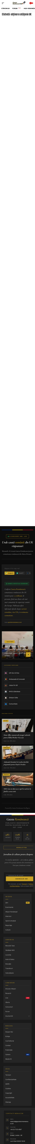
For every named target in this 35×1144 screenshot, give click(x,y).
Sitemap (8, 1102)
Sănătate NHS (10, 950)
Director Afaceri (10, 989)
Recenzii (8, 993)
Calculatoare (9, 973)
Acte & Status (9, 959)
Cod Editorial (9, 1041)
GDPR (7, 1084)
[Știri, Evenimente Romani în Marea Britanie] (17, 3)
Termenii (24, 884)
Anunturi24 (9, 1016)
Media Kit (8, 1059)
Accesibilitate (9, 1097)
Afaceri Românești (11, 912)
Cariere (17, 1054)
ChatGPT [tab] (20, 573)
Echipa (7, 1036)
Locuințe (8, 955)
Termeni (8, 1075)
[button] (3, 3)
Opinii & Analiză (10, 921)
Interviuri (8, 916)
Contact (8, 1045)
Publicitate (8, 1050)
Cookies (8, 1088)
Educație (8, 964)
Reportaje (8, 925)
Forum (7, 1011)
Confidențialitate (10, 1079)
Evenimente (9, 907)
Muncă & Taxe (10, 946)
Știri (17, 903)
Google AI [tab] (9, 573)
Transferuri (9, 968)
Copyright (8, 1093)
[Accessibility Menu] (28, 1137)
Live (17, 998)
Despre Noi (9, 1032)
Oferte (7, 1002)
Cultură (7, 930)
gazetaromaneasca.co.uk (15, 622)
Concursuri (9, 1007)
